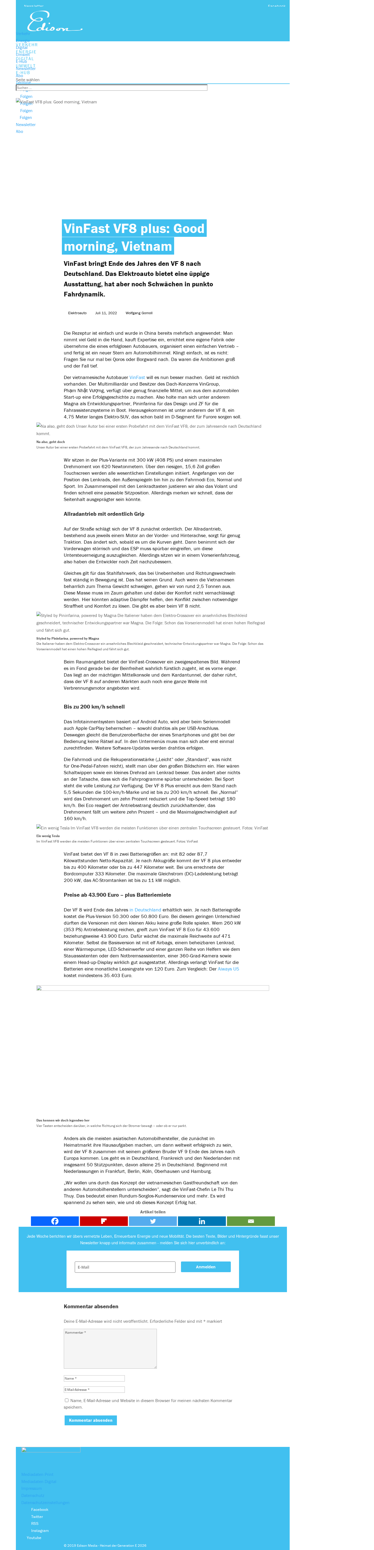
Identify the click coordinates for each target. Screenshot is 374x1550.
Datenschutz (32, 1495)
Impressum (31, 1488)
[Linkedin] (202, 1221)
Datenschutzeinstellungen (45, 1502)
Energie (23, 40)
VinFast (137, 377)
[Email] (251, 1221)
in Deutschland (145, 910)
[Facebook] (55, 1221)
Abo (19, 75)
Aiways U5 (228, 969)
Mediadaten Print (37, 1474)
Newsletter (34, 6)
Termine (23, 82)
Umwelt (23, 54)
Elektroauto (77, 312)
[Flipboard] (104, 1221)
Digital (22, 47)
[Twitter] (153, 1221)
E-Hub (21, 61)
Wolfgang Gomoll (139, 312)
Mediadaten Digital (38, 1481)
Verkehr (23, 33)
